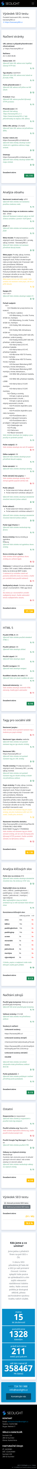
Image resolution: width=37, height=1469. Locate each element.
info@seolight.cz (18, 1389)
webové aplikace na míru (29, 1467)
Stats (34, 1465)
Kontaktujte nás (18, 1396)
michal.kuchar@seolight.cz (18, 1421)
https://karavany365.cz (14, 22)
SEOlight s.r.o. (26, 1465)
